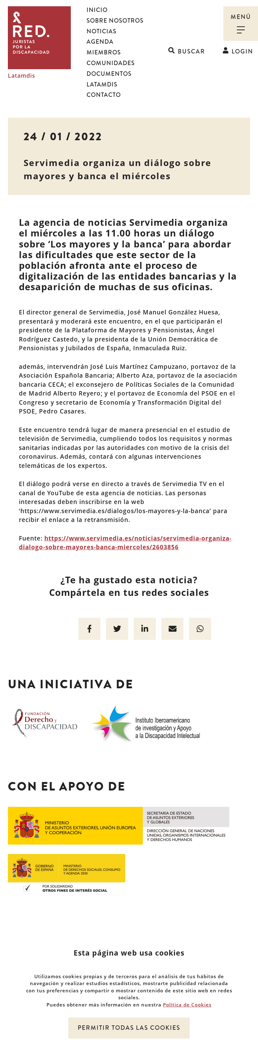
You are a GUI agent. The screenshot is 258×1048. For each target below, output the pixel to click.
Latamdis (21, 75)
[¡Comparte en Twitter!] (117, 629)
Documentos (109, 73)
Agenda (100, 41)
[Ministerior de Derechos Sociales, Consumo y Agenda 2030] (66, 872)
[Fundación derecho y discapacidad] (45, 722)
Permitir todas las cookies (129, 1027)
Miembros (104, 52)
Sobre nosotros (115, 20)
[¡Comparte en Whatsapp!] (200, 629)
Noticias (101, 31)
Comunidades (111, 63)
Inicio (97, 10)
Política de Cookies (187, 1004)
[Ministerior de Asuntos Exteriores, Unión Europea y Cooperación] (118, 825)
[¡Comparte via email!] (172, 629)
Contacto (104, 95)
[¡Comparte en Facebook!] (89, 629)
